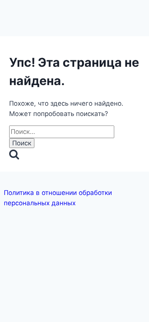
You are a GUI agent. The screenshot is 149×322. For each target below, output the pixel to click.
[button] (74, 12)
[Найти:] (61, 131)
